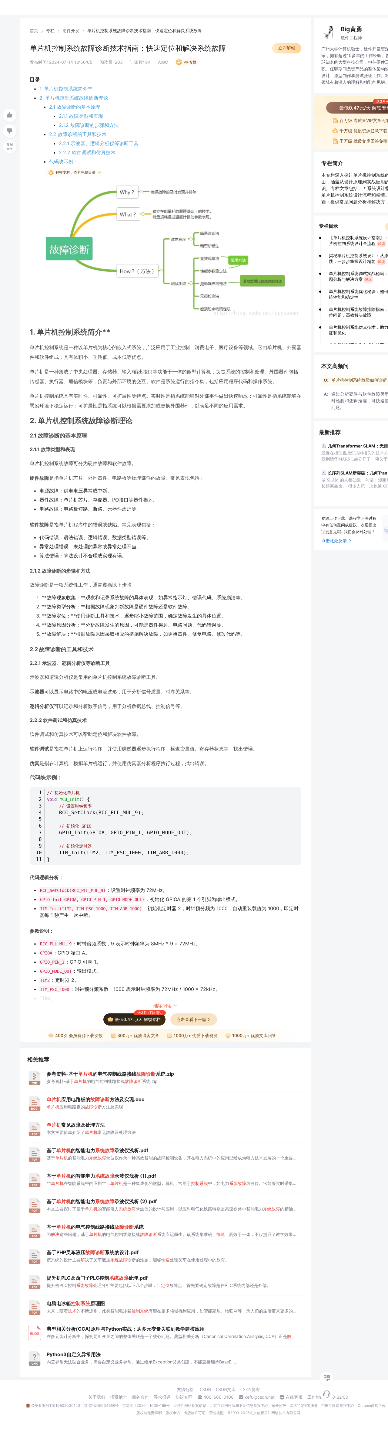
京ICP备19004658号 (101, 1405)
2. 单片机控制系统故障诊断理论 (73, 98)
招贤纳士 (118, 1397)
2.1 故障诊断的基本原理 (74, 107)
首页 (34, 31)
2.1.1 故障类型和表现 (81, 116)
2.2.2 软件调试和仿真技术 (87, 152)
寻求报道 (162, 1397)
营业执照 (216, 1412)
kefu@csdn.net (260, 1397)
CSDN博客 (250, 1389)
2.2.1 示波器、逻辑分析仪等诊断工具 (99, 143)
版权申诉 (173, 1412)
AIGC (163, 62)
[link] (34, 31)
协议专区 (184, 1397)
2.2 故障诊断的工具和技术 (77, 134)
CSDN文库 (226, 1389)
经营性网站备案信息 (189, 1405)
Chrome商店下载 (372, 1405)
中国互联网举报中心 (337, 1405)
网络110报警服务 (304, 1405)
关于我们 (96, 1397)
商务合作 (140, 1397)
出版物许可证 (195, 1412)
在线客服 (294, 1397)
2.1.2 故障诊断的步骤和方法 (89, 125)
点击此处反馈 (334, 540)
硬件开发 (70, 31)
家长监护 (279, 1405)
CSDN (205, 1389)
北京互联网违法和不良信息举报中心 (239, 1405)
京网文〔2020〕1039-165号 (146, 1405)
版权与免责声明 (149, 1412)
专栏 (50, 31)
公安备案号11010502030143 (55, 1405)
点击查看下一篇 (191, 1019)
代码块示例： (63, 161)
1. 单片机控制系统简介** (65, 89)
